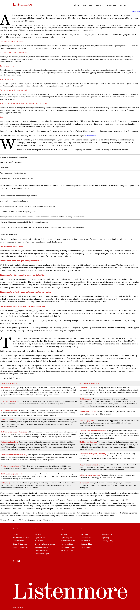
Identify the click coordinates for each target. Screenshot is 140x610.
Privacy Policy (107, 541)
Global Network (18, 541)
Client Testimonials (20, 544)
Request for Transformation (45, 544)
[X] (14, 561)
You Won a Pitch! (66, 550)
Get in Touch (107, 534)
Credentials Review (67, 541)
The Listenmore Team (21, 538)
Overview (38, 534)
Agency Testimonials (20, 547)
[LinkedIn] (19, 561)
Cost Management (41, 547)
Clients (15, 534)
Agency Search (40, 538)
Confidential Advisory (43, 550)
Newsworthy (86, 547)
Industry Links (86, 544)
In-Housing (39, 541)
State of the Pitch (66, 544)
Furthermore (86, 538)
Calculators (85, 541)
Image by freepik (135, 11)
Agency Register (66, 538)
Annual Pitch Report (42, 554)
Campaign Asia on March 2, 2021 (40, 520)
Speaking (105, 538)
